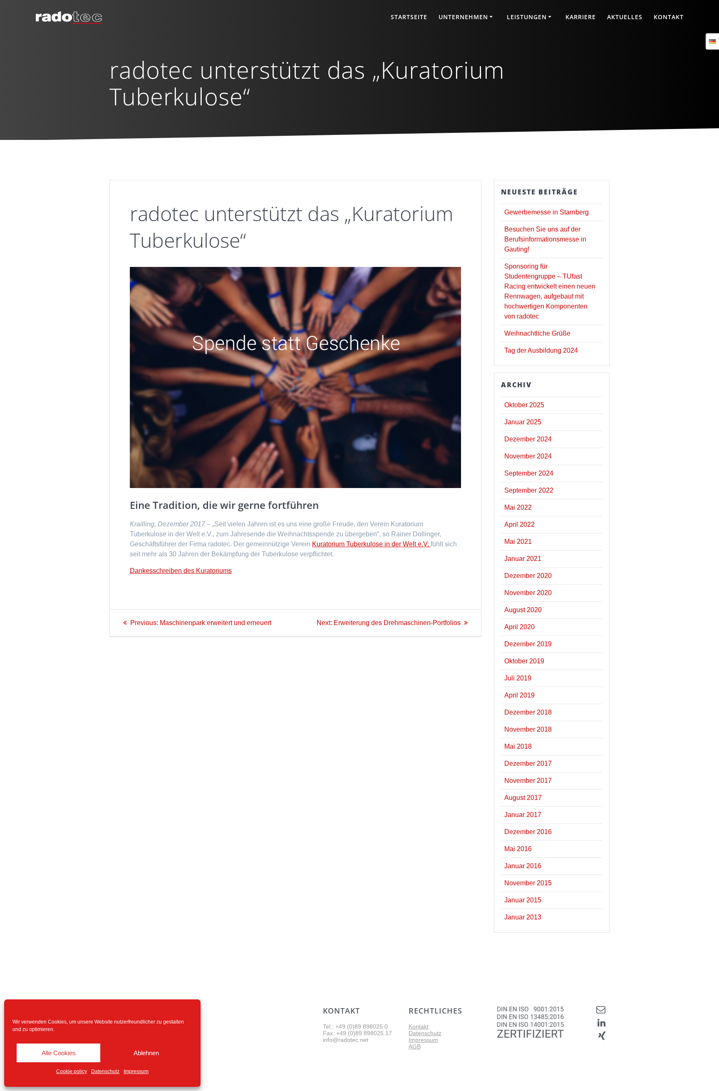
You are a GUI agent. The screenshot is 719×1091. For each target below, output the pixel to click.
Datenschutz (105, 1071)
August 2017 (523, 797)
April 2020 (519, 626)
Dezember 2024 (528, 439)
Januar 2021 (522, 558)
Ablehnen (146, 1052)
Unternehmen (463, 17)
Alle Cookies (59, 1052)
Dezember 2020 (528, 575)
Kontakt (669, 17)
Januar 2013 (522, 917)
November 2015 (528, 883)
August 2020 (523, 609)
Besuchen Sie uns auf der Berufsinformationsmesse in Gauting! (545, 239)
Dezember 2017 (528, 763)
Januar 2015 (522, 900)
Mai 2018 (518, 746)
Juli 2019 (517, 678)
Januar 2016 (522, 865)
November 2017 (528, 780)
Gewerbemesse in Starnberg (546, 212)
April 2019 (519, 695)
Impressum (136, 1071)
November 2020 (528, 592)
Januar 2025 (522, 422)
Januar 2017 (522, 814)
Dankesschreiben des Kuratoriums (181, 570)
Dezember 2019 (528, 644)
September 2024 (528, 473)
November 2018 (528, 729)
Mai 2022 (518, 507)
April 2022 (519, 524)
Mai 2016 (518, 848)
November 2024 (528, 456)
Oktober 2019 (524, 661)
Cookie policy (71, 1071)
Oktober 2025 (524, 405)
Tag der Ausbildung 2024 (541, 350)
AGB (415, 1046)
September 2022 (528, 490)
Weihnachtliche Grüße (537, 333)
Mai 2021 (518, 541)
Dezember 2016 (528, 831)
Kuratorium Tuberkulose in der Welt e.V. (371, 544)
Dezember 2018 (528, 712)
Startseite (409, 17)
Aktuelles (624, 17)
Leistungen (527, 17)
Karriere (580, 17)
